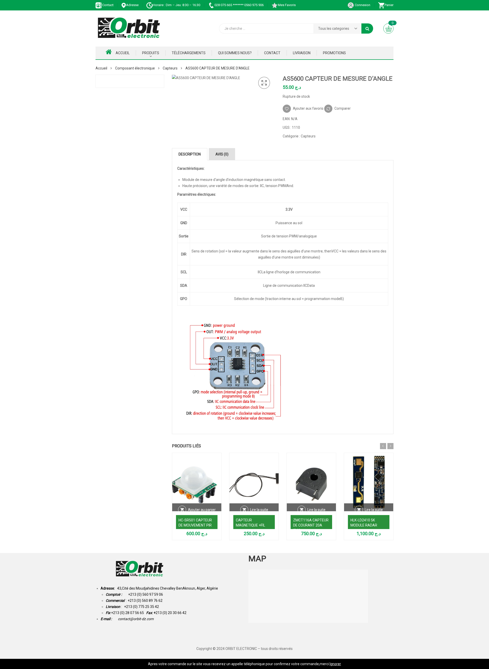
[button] (264, 83)
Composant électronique (135, 68)
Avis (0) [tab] (221, 154)
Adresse (132, 5)
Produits (150, 53)
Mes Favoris (287, 5)
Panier (389, 5)
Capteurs (170, 68)
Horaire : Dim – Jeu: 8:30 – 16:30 (176, 5)
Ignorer (335, 664)
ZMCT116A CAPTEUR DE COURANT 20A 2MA (311, 525)
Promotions (334, 53)
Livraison (301, 53)
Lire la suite (259, 510)
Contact (108, 5)
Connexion (362, 5)
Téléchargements (189, 53)
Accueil (123, 53)
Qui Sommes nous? (235, 53)
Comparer (342, 108)
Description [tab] (190, 154)
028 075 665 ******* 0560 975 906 (239, 5)
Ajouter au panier (202, 510)
